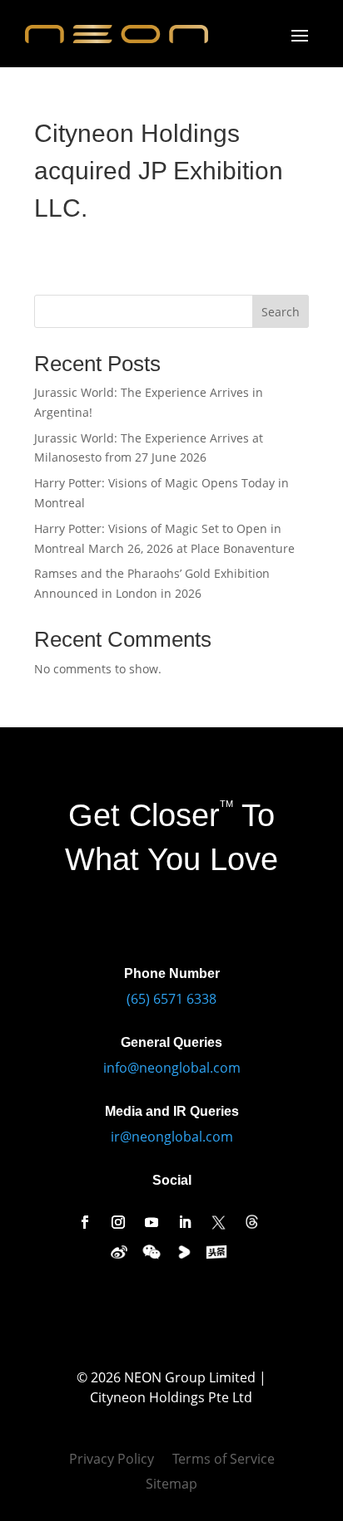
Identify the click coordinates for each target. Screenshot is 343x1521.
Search (280, 312)
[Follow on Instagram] (118, 1222)
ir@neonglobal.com (172, 1136)
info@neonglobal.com (172, 1068)
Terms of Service (223, 1460)
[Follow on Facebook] (85, 1222)
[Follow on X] (218, 1222)
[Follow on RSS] (251, 1222)
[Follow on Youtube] (151, 1222)
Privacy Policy (111, 1460)
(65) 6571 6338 (171, 999)
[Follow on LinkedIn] (185, 1222)
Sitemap (171, 1485)
